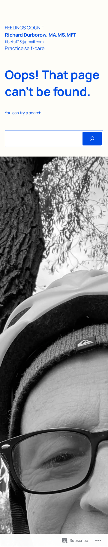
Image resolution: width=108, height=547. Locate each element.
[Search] (92, 138)
